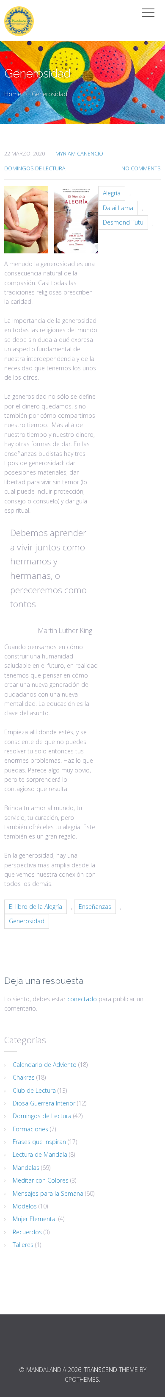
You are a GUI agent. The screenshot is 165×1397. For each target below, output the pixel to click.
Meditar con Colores (41, 1180)
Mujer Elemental (35, 1219)
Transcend (100, 1370)
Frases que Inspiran (39, 1142)
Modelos (25, 1206)
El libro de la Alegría (35, 907)
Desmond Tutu (123, 222)
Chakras (24, 1077)
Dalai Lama (118, 208)
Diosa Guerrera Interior (44, 1103)
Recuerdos (27, 1232)
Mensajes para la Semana (48, 1193)
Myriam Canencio (79, 153)
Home (12, 94)
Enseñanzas (95, 907)
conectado (82, 999)
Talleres (23, 1245)
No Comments (141, 168)
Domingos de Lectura (35, 168)
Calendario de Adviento (45, 1065)
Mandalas (26, 1168)
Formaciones (30, 1129)
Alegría (112, 193)
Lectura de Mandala (40, 1154)
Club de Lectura (34, 1090)
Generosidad (26, 921)
